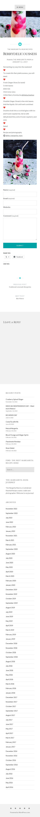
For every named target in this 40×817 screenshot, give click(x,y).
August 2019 (10, 608)
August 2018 (10, 661)
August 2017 (10, 715)
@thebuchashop (28, 95)
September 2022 (12, 513)
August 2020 (10, 554)
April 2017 (9, 733)
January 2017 (10, 747)
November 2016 (11, 756)
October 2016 (11, 760)
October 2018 (11, 652)
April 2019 (9, 625)
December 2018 (11, 643)
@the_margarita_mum (14, 135)
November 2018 (11, 648)
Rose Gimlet (10, 448)
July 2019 (9, 612)
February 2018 (11, 688)
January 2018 (10, 693)
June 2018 (9, 670)
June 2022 (9, 522)
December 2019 (11, 590)
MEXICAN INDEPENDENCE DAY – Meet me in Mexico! (20, 407)
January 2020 (10, 585)
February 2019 (11, 634)
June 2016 (9, 778)
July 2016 (9, 774)
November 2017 (11, 702)
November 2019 (11, 594)
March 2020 (10, 576)
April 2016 (9, 787)
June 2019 (9, 616)
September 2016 (12, 765)
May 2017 (9, 729)
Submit (20, 245)
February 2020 (11, 581)
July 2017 (9, 720)
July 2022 (9, 518)
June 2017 (9, 724)
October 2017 (11, 706)
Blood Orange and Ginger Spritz (17, 435)
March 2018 (10, 684)
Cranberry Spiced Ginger (14, 399)
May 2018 (9, 675)
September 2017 (12, 711)
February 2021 (11, 545)
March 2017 (10, 738)
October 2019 (11, 599)
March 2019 (10, 630)
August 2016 (10, 769)
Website (6, 207)
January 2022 (10, 531)
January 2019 (10, 639)
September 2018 (12, 657)
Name (9, 190)
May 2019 (9, 621)
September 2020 (12, 549)
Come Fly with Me (12, 422)
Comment (10, 216)
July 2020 (9, 558)
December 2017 (11, 697)
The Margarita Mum (22, 59)
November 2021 (11, 536)
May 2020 (9, 567)
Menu (21, 7)
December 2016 (11, 751)
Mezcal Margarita (12, 428)
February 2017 (11, 742)
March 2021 (10, 540)
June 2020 (9, 563)
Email (9, 198)
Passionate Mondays (13, 442)
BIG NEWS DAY (11, 415)
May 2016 (9, 783)
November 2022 (11, 509)
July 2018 (9, 666)
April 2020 (9, 572)
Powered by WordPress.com (20, 812)
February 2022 (11, 527)
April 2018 (9, 679)
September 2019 (12, 603)
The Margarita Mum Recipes (20, 49)
